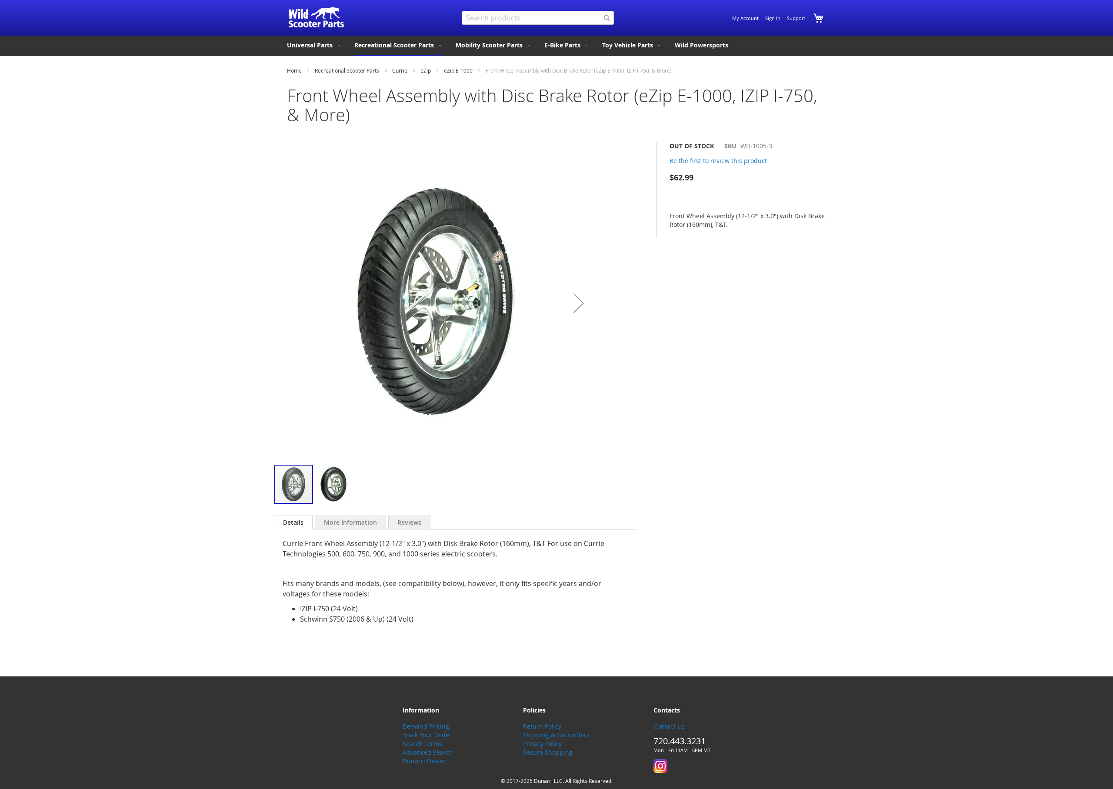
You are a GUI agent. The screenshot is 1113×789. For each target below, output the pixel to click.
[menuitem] (314, 45)
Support (796, 18)
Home (294, 70)
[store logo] (316, 17)
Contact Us (669, 726)
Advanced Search (428, 752)
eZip (425, 70)
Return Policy (542, 726)
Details (293, 522)
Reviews (409, 522)
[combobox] (538, 18)
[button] (578, 303)
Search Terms (422, 743)
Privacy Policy (542, 743)
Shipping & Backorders (556, 735)
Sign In (772, 18)
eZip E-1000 (458, 70)
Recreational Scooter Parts (347, 70)
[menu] (556, 46)
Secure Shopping (548, 752)
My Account (745, 18)
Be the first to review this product (718, 160)
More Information (350, 522)
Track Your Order (427, 735)
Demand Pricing (426, 726)
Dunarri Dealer (424, 761)
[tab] (293, 522)
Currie (399, 70)
